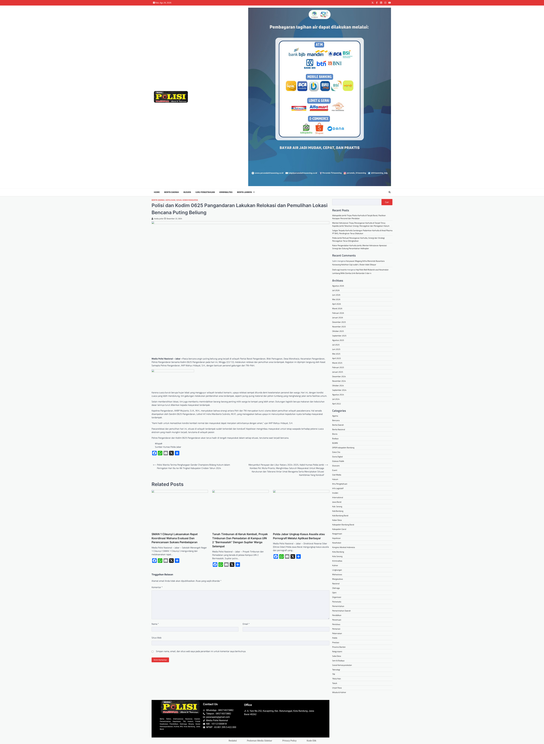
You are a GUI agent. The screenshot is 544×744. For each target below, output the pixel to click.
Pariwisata (336, 601)
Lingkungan (337, 569)
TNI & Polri (336, 678)
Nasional (335, 583)
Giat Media (336, 474)
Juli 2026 (336, 290)
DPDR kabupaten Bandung (343, 447)
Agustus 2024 (338, 394)
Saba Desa (336, 655)
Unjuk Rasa (337, 687)
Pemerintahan (338, 606)
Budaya (187, 192)
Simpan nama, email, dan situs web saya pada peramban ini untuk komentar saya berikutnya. (201, 651)
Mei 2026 (336, 299)
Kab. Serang (337, 506)
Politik (334, 637)
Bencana (336, 420)
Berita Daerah (171, 192)
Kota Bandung (338, 551)
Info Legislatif (338, 488)
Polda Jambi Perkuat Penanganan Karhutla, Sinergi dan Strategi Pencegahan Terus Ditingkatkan (358, 239)
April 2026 (336, 303)
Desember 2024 (339, 376)
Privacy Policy (289, 740)
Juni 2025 (336, 349)
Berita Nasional (338, 429)
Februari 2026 (338, 312)
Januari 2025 (337, 371)
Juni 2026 (336, 294)
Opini (334, 592)
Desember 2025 (339, 322)
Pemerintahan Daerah (341, 610)
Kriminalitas (225, 192)
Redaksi (233, 740)
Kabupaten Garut (339, 529)
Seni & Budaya (338, 660)
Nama (155, 624)
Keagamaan (337, 533)
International (337, 497)
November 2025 (339, 326)
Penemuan (336, 619)
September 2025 (339, 335)
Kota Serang (337, 556)
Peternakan (337, 633)
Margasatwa (337, 578)
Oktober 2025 (338, 331)
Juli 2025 (336, 344)
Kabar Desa (337, 520)
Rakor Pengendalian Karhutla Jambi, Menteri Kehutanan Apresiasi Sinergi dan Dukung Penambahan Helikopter (359, 247)
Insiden (335, 492)
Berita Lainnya (244, 192)
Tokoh (334, 683)
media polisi (158, 218)
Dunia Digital (337, 456)
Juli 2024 (336, 399)
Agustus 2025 (338, 340)
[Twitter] (372, 2)
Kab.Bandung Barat (340, 515)
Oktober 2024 (338, 385)
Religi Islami (337, 651)
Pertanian (336, 628)
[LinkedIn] (381, 2)
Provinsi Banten (339, 646)
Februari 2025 (338, 367)
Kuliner (335, 565)
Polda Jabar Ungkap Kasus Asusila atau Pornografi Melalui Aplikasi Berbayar (299, 536)
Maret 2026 (337, 308)
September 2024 (339, 390)
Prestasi (335, 642)
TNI (333, 674)
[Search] (389, 192)
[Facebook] (376, 2)
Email (246, 624)
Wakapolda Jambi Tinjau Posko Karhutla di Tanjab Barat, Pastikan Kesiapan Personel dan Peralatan (359, 217)
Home (157, 192)
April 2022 (336, 403)
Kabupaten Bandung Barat (343, 524)
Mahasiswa (337, 574)
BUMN (335, 442)
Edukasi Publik (338, 461)
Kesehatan (336, 542)
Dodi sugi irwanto (339, 269)
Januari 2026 (337, 317)
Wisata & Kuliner (339, 692)
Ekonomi (336, 465)
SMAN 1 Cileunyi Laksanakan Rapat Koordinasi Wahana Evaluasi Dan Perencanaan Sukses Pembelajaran (175, 538)
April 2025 (336, 358)
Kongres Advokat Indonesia (343, 547)
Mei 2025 (336, 353)
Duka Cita (336, 452)
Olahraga (336, 588)
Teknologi (336, 669)
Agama (335, 415)
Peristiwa (336, 624)
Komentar (157, 587)
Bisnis (334, 433)
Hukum (335, 479)
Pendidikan (336, 615)
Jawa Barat (336, 501)
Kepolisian (170, 200)
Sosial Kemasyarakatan (187, 200)
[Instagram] (385, 2)
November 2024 (339, 380)
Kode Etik (311, 740)
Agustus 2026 (338, 285)
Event (334, 470)
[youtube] (389, 2)
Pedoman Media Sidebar (259, 740)
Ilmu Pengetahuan (205, 192)
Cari (387, 202)
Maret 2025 (337, 362)
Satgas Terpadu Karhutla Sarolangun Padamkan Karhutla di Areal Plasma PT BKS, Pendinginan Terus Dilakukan (362, 232)
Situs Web (156, 637)
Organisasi (336, 597)
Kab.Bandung (337, 510)
